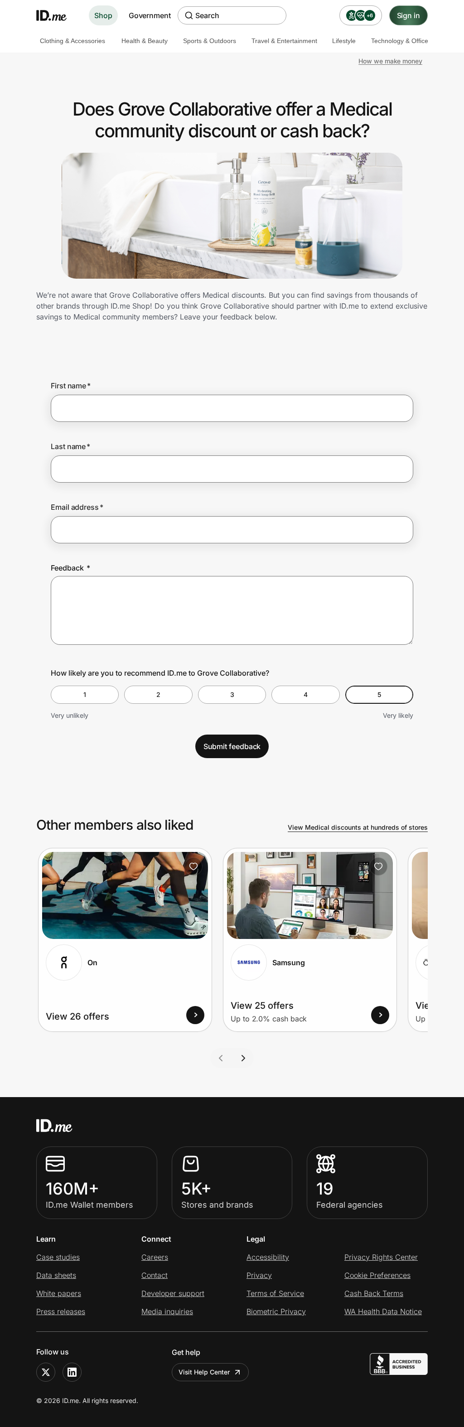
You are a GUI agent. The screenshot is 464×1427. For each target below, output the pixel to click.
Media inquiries (167, 1311)
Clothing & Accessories (72, 40)
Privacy (259, 1275)
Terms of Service (275, 1293)
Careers (154, 1257)
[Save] (193, 866)
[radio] (85, 695)
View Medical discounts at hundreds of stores (358, 827)
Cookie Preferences (377, 1275)
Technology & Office (399, 40)
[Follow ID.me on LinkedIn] (72, 1372)
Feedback (70, 567)
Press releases (60, 1311)
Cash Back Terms (373, 1293)
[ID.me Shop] (57, 15)
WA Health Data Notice (383, 1311)
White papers (58, 1293)
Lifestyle (344, 40)
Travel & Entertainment (284, 40)
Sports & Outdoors (209, 40)
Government (150, 15)
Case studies (58, 1257)
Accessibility (267, 1257)
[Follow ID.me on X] (45, 1372)
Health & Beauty (144, 40)
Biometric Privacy (276, 1311)
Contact (154, 1275)
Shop (103, 15)
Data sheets (56, 1275)
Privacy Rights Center (381, 1257)
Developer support (172, 1293)
